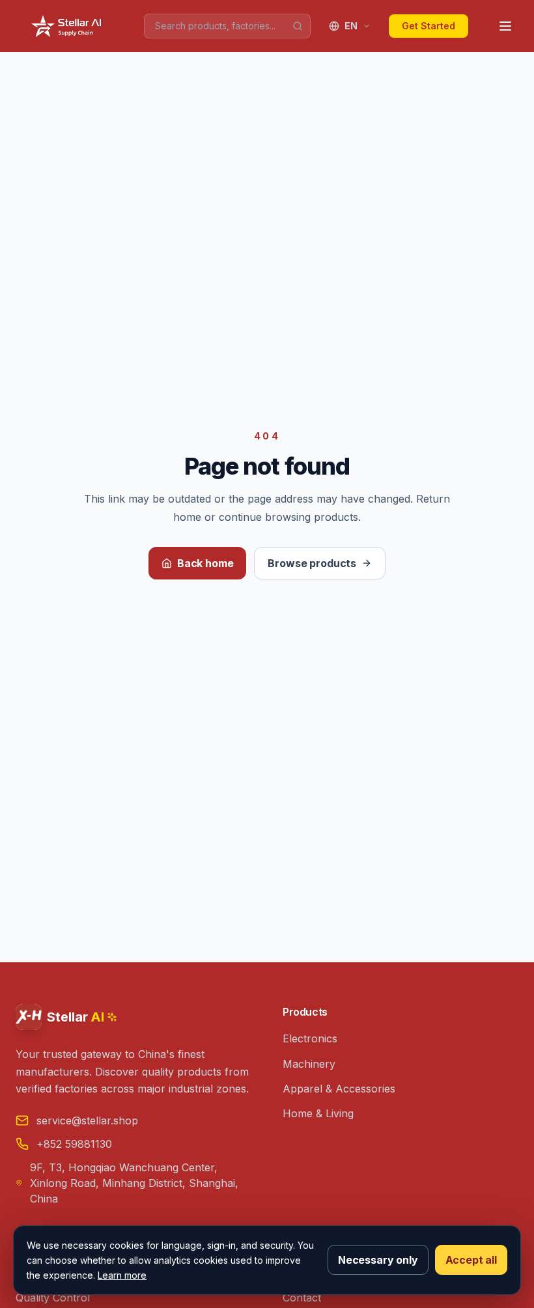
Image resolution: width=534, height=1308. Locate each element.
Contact (302, 1297)
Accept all (471, 1259)
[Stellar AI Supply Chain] (68, 26)
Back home (205, 563)
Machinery (309, 1063)
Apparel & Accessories (339, 1088)
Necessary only (378, 1259)
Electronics (310, 1038)
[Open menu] (505, 26)
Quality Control (53, 1297)
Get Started (428, 25)
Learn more (122, 1275)
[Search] (297, 26)
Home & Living (318, 1113)
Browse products (312, 563)
